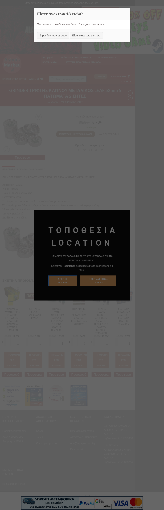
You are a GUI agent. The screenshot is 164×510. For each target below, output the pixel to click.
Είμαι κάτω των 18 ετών (86, 35)
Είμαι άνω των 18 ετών (53, 35)
